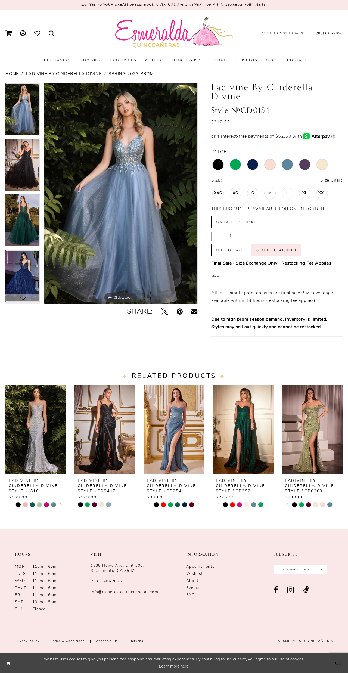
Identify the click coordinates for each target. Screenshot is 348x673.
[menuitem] (8, 33)
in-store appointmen (241, 5)
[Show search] (51, 33)
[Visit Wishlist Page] (37, 33)
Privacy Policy (27, 641)
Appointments (200, 567)
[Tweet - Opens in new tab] (164, 312)
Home (12, 74)
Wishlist (194, 574)
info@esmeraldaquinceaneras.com (124, 592)
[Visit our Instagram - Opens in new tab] (291, 590)
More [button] (215, 276)
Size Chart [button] (331, 180)
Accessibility (107, 641)
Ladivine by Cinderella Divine (64, 74)
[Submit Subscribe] (321, 569)
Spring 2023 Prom (131, 74)
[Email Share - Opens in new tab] (194, 312)
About (192, 581)
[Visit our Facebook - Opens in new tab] (276, 590)
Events (193, 588)
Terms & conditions (68, 641)
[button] (8, 33)
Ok (338, 663)
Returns (136, 641)
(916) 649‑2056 (106, 581)
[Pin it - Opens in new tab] (179, 312)
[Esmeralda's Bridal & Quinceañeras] (174, 32)
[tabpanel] (22, 111)
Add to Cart (229, 250)
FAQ (190, 595)
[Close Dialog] (8, 663)
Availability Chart (235, 222)
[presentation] (35, 429)
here (184, 667)
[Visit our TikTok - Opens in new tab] (306, 590)
